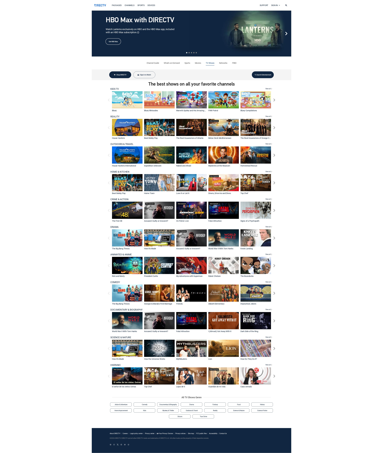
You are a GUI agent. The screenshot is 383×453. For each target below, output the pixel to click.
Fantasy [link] (215, 404)
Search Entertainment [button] (263, 75)
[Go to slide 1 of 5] (186, 52)
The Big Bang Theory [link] (120, 248)
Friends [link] (179, 303)
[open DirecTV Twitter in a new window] (117, 444)
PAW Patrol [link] (213, 110)
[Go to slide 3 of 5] (191, 52)
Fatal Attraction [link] (215, 221)
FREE (234, 63)
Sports (187, 63)
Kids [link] (144, 410)
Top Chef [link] (244, 193)
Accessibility (213, 433)
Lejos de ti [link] (180, 386)
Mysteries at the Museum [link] (219, 165)
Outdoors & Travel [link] (192, 410)
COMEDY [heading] (115, 282)
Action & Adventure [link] (121, 404)
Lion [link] (210, 359)
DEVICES (151, 5)
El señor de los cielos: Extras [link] (124, 386)
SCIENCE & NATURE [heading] (120, 337)
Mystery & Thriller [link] (168, 410)
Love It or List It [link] (182, 193)
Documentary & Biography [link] (168, 404)
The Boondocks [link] (247, 276)
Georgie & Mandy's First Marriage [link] (158, 303)
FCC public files (201, 433)
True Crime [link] (203, 416)
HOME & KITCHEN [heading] (119, 171)
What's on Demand (172, 63)
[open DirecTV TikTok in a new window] (128, 444)
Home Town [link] (149, 193)
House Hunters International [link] (124, 165)
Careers (125, 433)
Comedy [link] (144, 404)
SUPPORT (264, 5)
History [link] (262, 404)
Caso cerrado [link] (246, 386)
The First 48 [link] (117, 221)
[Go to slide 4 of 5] (193, 52)
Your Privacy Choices (166, 433)
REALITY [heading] (114, 116)
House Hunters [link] (118, 138)
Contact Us (223, 433)
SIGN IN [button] (274, 5)
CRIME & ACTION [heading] (119, 199)
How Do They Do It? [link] (248, 359)
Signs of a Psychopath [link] (249, 221)
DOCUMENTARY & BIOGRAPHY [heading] (126, 309)
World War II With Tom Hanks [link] (220, 248)
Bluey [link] (114, 110)
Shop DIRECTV (121, 75)
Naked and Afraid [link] (183, 165)
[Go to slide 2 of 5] (189, 52)
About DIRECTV (115, 433)
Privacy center (149, 433)
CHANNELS (129, 5)
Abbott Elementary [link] (216, 303)
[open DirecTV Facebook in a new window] (114, 444)
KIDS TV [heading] (114, 88)
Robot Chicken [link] (214, 276)
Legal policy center (136, 433)
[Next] (286, 34)
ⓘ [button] (138, 32)
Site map (191, 433)
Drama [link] (191, 404)
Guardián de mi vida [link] (216, 386)
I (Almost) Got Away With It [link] (219, 331)
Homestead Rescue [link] (248, 165)
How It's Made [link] (150, 248)
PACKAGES (117, 5)
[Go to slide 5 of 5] (196, 52)
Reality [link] (215, 410)
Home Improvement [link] (121, 410)
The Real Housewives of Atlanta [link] (189, 138)
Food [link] (238, 404)
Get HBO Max (113, 41)
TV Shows (210, 63)
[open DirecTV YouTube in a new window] (125, 444)
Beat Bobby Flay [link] (151, 138)
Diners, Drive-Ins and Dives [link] (219, 193)
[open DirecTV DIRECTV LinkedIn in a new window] (110, 444)
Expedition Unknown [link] (152, 165)
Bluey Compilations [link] (248, 110)
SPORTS (141, 5)
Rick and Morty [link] (118, 276)
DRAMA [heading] (114, 226)
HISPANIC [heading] (115, 365)
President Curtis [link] (151, 276)
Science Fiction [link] (262, 410)
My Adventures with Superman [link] (189, 276)
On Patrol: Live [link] (182, 221)
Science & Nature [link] (238, 410)
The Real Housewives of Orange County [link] (257, 138)
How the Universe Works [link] (154, 359)
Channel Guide (153, 63)
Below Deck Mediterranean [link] (219, 138)
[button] (286, 5)
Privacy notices (180, 433)
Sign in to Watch (145, 75)
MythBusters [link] (181, 359)
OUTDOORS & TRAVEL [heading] (121, 144)
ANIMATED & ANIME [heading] (121, 254)
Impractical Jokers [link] (248, 303)
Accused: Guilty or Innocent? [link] (156, 221)
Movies (198, 63)
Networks (223, 63)
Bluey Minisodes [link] (151, 110)
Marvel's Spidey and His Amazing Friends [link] (193, 110)
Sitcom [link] (180, 416)
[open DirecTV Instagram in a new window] (121, 444)
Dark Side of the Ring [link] (249, 331)
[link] (127, 99)
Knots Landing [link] (246, 248)
